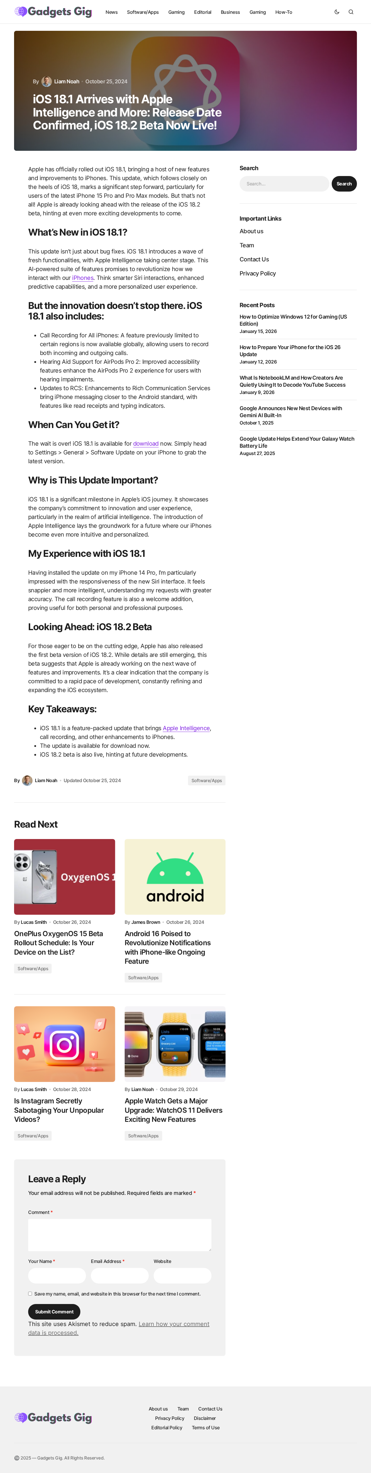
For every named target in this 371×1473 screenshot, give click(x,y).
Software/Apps (207, 780)
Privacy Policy (258, 273)
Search (344, 184)
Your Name (41, 1261)
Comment (40, 1212)
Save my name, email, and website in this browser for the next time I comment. (117, 1294)
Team (247, 245)
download (146, 443)
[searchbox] (284, 184)
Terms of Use (206, 1427)
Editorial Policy (166, 1427)
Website (162, 1261)
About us (251, 231)
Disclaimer (205, 1418)
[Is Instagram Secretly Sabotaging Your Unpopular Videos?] (64, 1044)
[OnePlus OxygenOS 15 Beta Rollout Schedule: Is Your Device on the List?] (64, 877)
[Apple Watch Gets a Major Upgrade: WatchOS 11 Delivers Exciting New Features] (175, 1044)
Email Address (108, 1261)
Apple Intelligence (186, 728)
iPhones (82, 277)
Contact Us (254, 259)
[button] (337, 12)
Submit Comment (54, 1312)
